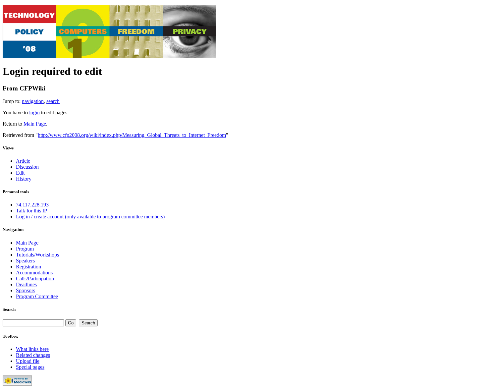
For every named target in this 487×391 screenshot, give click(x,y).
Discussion (27, 167)
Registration (28, 266)
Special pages (30, 367)
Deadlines (26, 284)
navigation (33, 101)
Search (9, 309)
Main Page (35, 124)
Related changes (33, 355)
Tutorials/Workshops (37, 254)
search (53, 101)
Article (23, 161)
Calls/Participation (35, 278)
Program (25, 248)
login (34, 112)
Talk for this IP (31, 210)
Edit (20, 173)
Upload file (27, 361)
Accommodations (34, 272)
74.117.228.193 (32, 204)
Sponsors (25, 290)
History (23, 179)
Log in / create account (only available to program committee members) (90, 216)
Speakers (25, 260)
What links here (32, 349)
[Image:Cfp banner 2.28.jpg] (109, 56)
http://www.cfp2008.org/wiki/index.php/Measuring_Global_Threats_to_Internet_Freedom (132, 135)
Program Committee (37, 296)
